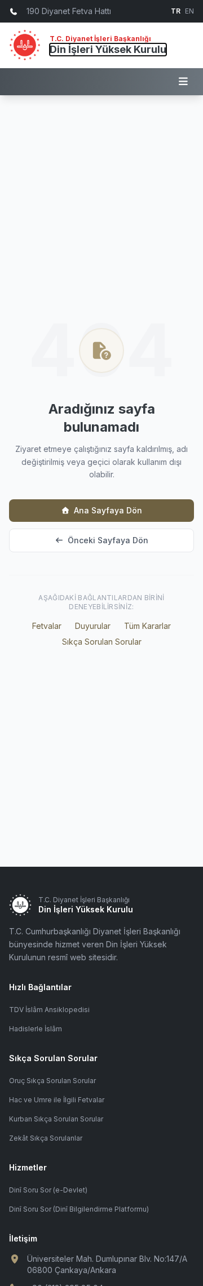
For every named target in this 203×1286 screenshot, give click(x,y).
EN (189, 11)
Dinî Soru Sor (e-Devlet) (48, 1190)
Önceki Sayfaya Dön (108, 540)
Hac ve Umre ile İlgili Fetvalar (56, 1100)
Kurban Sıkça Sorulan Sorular (56, 1119)
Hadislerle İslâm (35, 1029)
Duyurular (93, 626)
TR (175, 11)
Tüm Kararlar (147, 626)
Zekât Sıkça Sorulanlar (45, 1138)
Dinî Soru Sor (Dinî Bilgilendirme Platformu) (79, 1209)
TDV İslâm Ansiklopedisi (49, 1009)
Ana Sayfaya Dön (108, 510)
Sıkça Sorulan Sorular (102, 641)
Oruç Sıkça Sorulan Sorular (52, 1080)
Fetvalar (46, 626)
